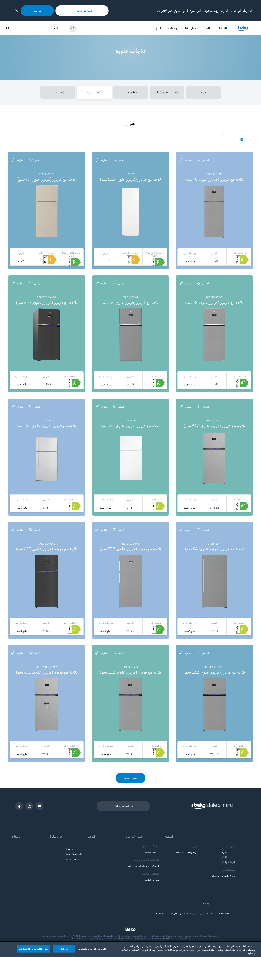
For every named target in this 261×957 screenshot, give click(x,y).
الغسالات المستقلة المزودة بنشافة (143, 866)
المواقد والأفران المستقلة (187, 852)
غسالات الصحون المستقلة (223, 876)
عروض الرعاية (72, 859)
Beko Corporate (74, 854)
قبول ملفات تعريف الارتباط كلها (33, 948)
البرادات (223, 852)
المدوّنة (207, 903)
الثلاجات (223, 857)
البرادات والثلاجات (227, 862)
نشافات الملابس (151, 880)
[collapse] (17, 11)
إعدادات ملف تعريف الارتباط (92, 948)
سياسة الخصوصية (207, 913)
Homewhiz (161, 913)
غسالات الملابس (151, 852)
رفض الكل (64, 948)
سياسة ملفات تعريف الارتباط (183, 913)
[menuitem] (221, 28)
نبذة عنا (69, 849)
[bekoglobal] (243, 28)
